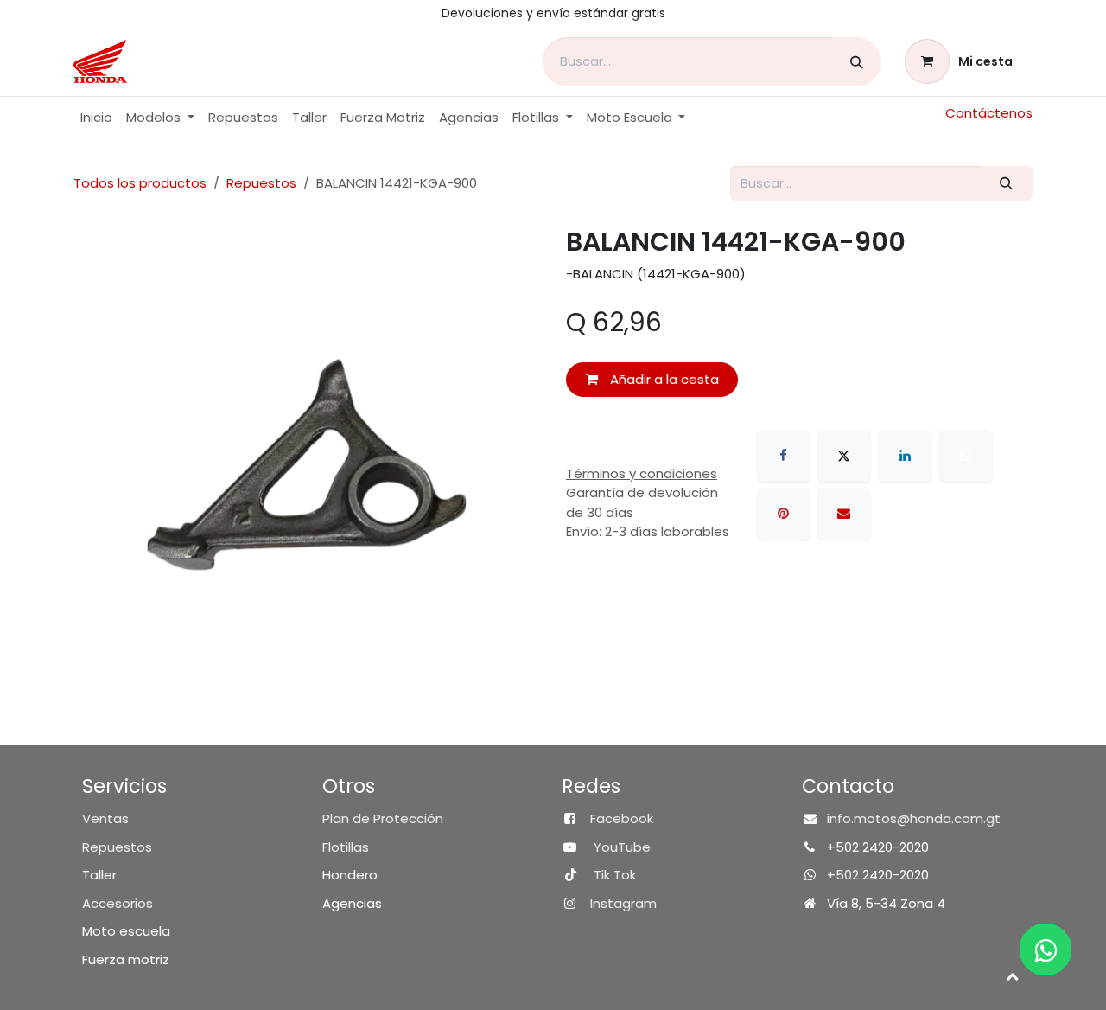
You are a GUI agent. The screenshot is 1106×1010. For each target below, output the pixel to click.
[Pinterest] (784, 514)
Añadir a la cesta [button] (663, 379)
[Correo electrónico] (844, 514)
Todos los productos (140, 183)
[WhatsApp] (966, 456)
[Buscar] (856, 61)
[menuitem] (96, 118)
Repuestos (261, 183)
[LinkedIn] (905, 456)
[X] (844, 456)
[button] (1012, 975)
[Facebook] (784, 456)
